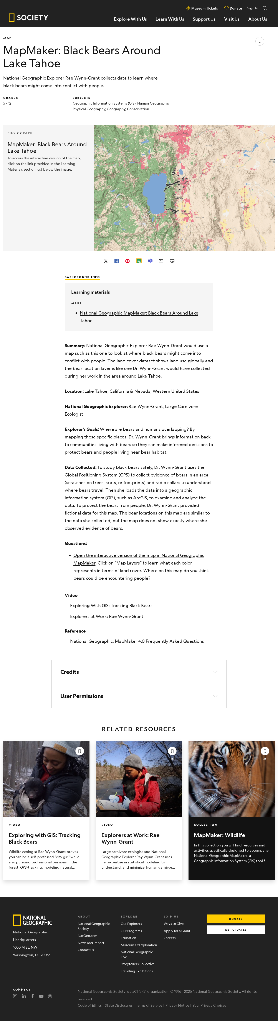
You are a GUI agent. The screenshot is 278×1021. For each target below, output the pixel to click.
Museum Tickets (204, 8)
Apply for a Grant (177, 931)
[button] (139, 672)
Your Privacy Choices (209, 1005)
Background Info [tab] (82, 277)
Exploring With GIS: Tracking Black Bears (111, 605)
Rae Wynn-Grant (146, 406)
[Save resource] (259, 41)
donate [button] (236, 919)
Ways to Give (174, 923)
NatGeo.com (87, 935)
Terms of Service (149, 1005)
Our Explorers (131, 923)
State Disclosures (118, 1005)
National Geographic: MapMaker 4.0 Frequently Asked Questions (137, 641)
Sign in (252, 8)
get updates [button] (236, 929)
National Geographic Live (137, 954)
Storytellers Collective (138, 964)
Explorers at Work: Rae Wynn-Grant (106, 616)
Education (128, 938)
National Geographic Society (94, 926)
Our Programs (131, 931)
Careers (170, 938)
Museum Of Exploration (139, 945)
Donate (236, 8)
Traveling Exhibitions (137, 971)
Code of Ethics (90, 1005)
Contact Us (86, 950)
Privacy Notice (177, 1005)
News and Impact (91, 943)
